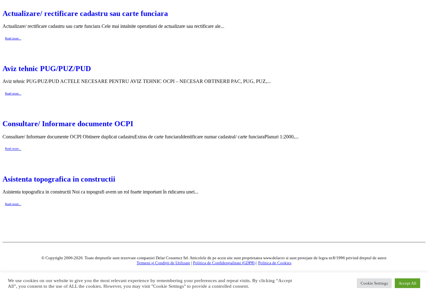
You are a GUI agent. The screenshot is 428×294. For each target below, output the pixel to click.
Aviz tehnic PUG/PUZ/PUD (47, 68)
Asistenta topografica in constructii (59, 179)
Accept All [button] (407, 283)
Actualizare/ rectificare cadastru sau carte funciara (85, 13)
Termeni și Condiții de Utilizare (163, 262)
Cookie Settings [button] (374, 283)
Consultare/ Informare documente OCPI (68, 124)
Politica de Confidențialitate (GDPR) (224, 262)
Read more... (13, 38)
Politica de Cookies (274, 262)
